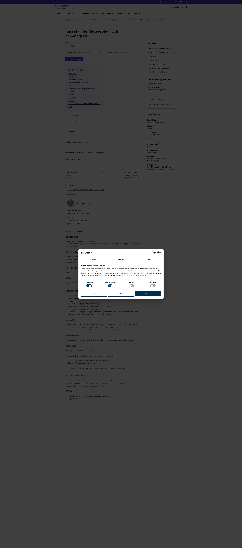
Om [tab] (149, 259)
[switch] (110, 285)
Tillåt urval (121, 294)
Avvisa (94, 294)
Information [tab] (121, 259)
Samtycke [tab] (92, 259)
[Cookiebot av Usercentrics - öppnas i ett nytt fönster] (153, 252)
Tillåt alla (148, 294)
